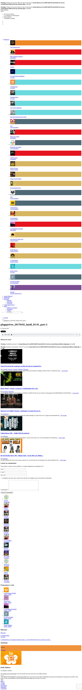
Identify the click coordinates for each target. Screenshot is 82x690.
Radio (5, 306)
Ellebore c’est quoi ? (12, 307)
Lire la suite (65, 370)
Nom (2, 469)
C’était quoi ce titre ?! (9, 305)
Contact (9, 310)
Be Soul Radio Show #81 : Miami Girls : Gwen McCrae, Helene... (22, 455)
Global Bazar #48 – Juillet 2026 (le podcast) (15, 433)
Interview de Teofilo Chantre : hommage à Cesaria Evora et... (21, 411)
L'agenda (15, 369)
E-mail (3, 472)
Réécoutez (6, 39)
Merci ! (2, 681)
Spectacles (11, 391)
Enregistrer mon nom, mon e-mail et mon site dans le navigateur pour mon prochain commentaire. (27, 478)
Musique (9, 300)
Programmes (4, 685)
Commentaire (4, 489)
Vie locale (9, 303)
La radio (3, 684)
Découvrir (6, 299)
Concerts (10, 369)
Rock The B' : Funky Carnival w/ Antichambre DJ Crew (19, 388)
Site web (3, 475)
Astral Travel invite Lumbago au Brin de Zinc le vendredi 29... (21, 366)
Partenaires (10, 309)
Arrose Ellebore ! (8, 296)
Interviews (9, 302)
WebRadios (7, 297)
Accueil (6, 317)
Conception (3, 688)
